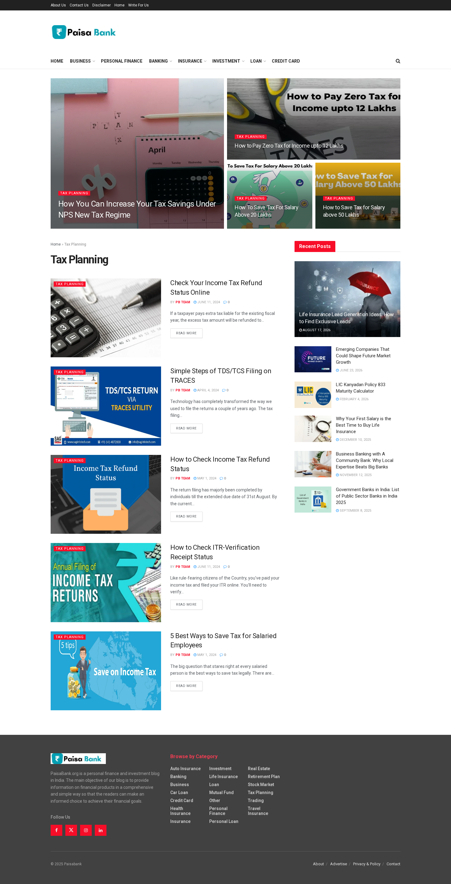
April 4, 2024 (207, 390)
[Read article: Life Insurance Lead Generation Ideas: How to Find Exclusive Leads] (347, 299)
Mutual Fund (221, 792)
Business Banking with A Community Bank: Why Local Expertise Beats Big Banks (364, 460)
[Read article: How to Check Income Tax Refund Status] (106, 494)
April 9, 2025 (95, 227)
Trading (256, 800)
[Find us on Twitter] (71, 830)
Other (214, 800)
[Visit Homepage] (86, 32)
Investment (226, 61)
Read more (189, 333)
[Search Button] (398, 61)
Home (119, 5)
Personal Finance (121, 61)
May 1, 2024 (206, 478)
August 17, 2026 (316, 330)
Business (80, 61)
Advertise (338, 864)
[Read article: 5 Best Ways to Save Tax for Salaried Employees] (106, 670)
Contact (393, 864)
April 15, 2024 (338, 227)
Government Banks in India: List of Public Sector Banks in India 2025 (367, 496)
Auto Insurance (185, 768)
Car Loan (179, 792)
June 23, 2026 (350, 370)
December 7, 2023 (252, 158)
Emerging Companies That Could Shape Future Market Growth (363, 356)
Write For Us (138, 5)
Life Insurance (223, 776)
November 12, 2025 (355, 475)
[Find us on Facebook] (56, 830)
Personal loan (223, 821)
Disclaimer (101, 5)
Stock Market (261, 784)
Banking (158, 61)
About (318, 864)
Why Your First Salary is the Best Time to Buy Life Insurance (363, 425)
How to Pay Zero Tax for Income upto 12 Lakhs (289, 145)
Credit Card (286, 61)
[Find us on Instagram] (86, 830)
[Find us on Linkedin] (100, 830)
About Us (58, 5)
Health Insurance (180, 811)
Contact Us (79, 5)
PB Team (71, 227)
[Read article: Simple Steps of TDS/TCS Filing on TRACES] (106, 405)
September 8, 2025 (355, 511)
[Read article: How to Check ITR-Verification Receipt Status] (106, 582)
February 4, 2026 (353, 399)
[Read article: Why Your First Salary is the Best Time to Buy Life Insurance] (313, 429)
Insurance (190, 61)
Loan (256, 61)
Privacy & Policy (366, 864)
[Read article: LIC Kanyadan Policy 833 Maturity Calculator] (313, 395)
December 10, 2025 (355, 440)
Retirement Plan (264, 776)
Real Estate (259, 768)
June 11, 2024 (249, 227)
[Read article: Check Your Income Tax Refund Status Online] (106, 317)
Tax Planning (74, 193)
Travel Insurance (258, 811)
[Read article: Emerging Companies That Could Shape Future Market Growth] (313, 359)
